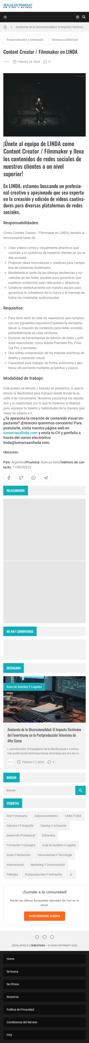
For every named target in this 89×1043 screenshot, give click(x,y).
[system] (77, 17)
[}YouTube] (52, 937)
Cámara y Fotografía (20, 825)
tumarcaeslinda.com (20, 433)
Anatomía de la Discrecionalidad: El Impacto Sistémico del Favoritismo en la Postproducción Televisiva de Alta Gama (51, 27)
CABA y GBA (73, 816)
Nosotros (13, 997)
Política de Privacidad (20, 1009)
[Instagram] (37, 937)
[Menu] (5, 17)
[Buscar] (84, 17)
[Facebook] (44, 937)
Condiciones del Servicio (22, 1022)
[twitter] (21, 477)
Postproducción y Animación (25, 39)
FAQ (9, 1035)
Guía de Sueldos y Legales (24, 686)
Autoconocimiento (46, 816)
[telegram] (46, 477)
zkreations (37, 945)
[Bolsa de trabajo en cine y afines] (6, 62)
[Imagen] (44, 699)
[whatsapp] (33, 477)
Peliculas (12, 874)
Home (10, 958)
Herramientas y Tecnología (55, 855)
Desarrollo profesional (21, 835)
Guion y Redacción (19, 855)
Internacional (15, 864)
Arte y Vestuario (17, 816)
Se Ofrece (13, 984)
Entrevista (48, 835)
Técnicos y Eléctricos (65, 39)
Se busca (12, 971)
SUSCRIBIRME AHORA (44, 916)
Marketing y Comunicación (48, 864)
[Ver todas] (71, 874)
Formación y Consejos (21, 845)
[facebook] (8, 477)
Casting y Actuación (53, 825)
